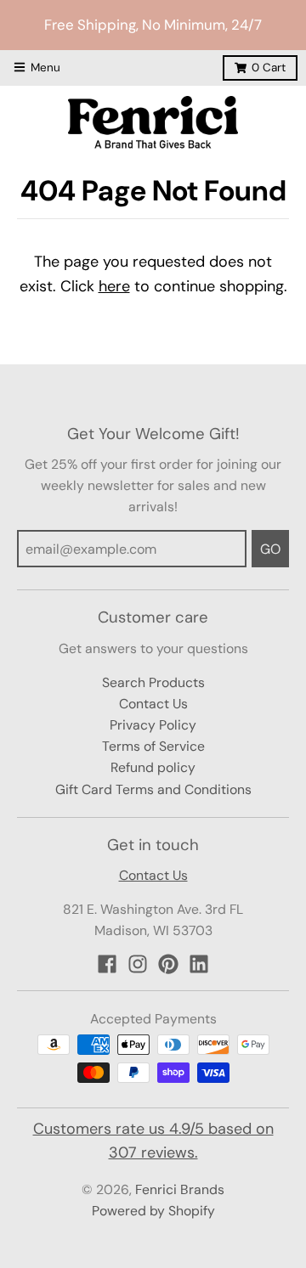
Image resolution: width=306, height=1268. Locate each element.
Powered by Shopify (153, 1211)
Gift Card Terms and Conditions (153, 789)
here (114, 286)
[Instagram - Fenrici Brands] (138, 964)
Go (270, 549)
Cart (269, 67)
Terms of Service (153, 746)
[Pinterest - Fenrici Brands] (168, 964)
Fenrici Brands (179, 1189)
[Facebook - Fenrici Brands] (107, 964)
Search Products (153, 682)
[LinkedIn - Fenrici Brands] (199, 964)
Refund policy (153, 767)
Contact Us (153, 704)
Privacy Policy (153, 725)
